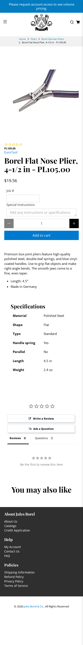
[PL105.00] (41, 92)
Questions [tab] (41, 438)
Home (22, 39)
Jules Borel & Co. (34, 606)
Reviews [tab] (15, 438)
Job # (10, 190)
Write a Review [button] (43, 418)
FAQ (7, 556)
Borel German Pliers (53, 39)
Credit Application (17, 530)
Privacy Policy (13, 581)
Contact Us (12, 551)
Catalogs (10, 526)
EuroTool (10, 152)
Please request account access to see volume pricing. (41, 6)
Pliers (34, 39)
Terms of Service (16, 586)
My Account (12, 547)
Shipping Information (19, 572)
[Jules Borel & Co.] (41, 22)
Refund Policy (14, 577)
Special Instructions (20, 204)
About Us (10, 521)
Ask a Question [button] (43, 429)
